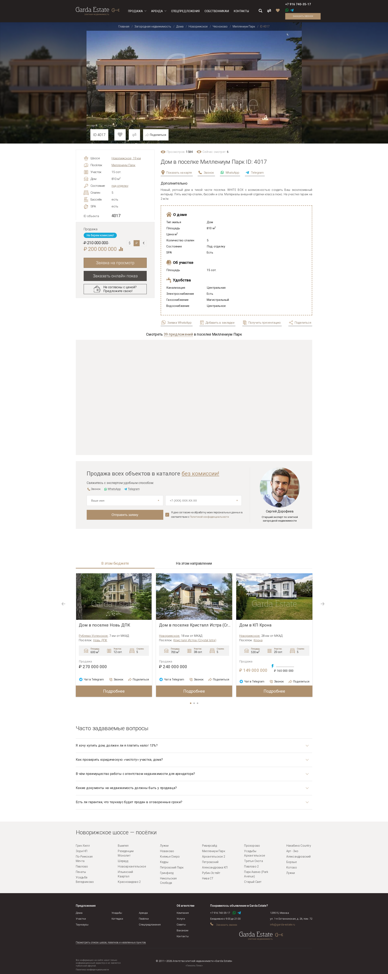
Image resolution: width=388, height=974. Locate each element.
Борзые (291, 862)
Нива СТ (207, 878)
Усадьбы (117, 912)
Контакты (183, 936)
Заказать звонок (303, 16)
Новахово (167, 851)
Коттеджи (117, 918)
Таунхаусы (82, 924)
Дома (79, 912)
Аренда (143, 912)
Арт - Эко (292, 851)
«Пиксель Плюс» (194, 965)
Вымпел (123, 845)
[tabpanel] (114, 635)
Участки (81, 918)
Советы (181, 924)
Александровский (298, 856)
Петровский (210, 862)
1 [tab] (191, 704)
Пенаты (81, 872)
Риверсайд (209, 845)
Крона (258, 640)
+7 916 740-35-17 (298, 4)
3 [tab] (198, 704)
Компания (183, 912)
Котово (291, 867)
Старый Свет (252, 881)
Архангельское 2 (213, 856)
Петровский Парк (172, 867)
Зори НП (81, 851)
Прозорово (252, 845)
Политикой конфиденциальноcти (209, 516)
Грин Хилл (83, 845)
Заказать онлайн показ (115, 276)
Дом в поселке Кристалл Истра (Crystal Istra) (195, 625)
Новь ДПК (100, 640)
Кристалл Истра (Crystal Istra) (194, 640)
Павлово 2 (251, 866)
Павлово (82, 866)
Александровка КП (215, 867)
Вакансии (182, 930)
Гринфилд (167, 873)
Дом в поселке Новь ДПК (104, 625)
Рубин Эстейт (211, 873)
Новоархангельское (132, 866)
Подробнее (114, 691)
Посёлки (144, 918)
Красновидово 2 (129, 881)
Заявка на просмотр (115, 262)
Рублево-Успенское (93, 636)
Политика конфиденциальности (92, 969)
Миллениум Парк (123, 165)
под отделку (120, 186)
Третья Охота (253, 861)
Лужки (164, 845)
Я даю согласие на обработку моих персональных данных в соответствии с (207, 514)
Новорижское (169, 636)
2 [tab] (194, 704)
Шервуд (123, 861)
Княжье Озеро (170, 856)
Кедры (164, 862)
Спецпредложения (150, 924)
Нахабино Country (298, 845)
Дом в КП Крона (255, 625)
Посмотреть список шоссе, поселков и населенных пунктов (111, 942)
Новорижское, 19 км (126, 158)
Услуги (181, 918)
